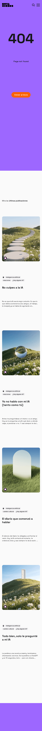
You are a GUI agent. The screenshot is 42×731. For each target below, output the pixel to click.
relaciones (6, 280)
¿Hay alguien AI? (18, 280)
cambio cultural (8, 511)
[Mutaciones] (5, 258)
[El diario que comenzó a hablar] (21, 470)
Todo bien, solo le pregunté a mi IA (19, 637)
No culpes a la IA (12, 287)
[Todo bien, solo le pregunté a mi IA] (21, 587)
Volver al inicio (21, 95)
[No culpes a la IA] (21, 238)
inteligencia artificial (13, 277)
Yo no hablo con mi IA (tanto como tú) (16, 403)
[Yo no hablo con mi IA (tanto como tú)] (21, 352)
